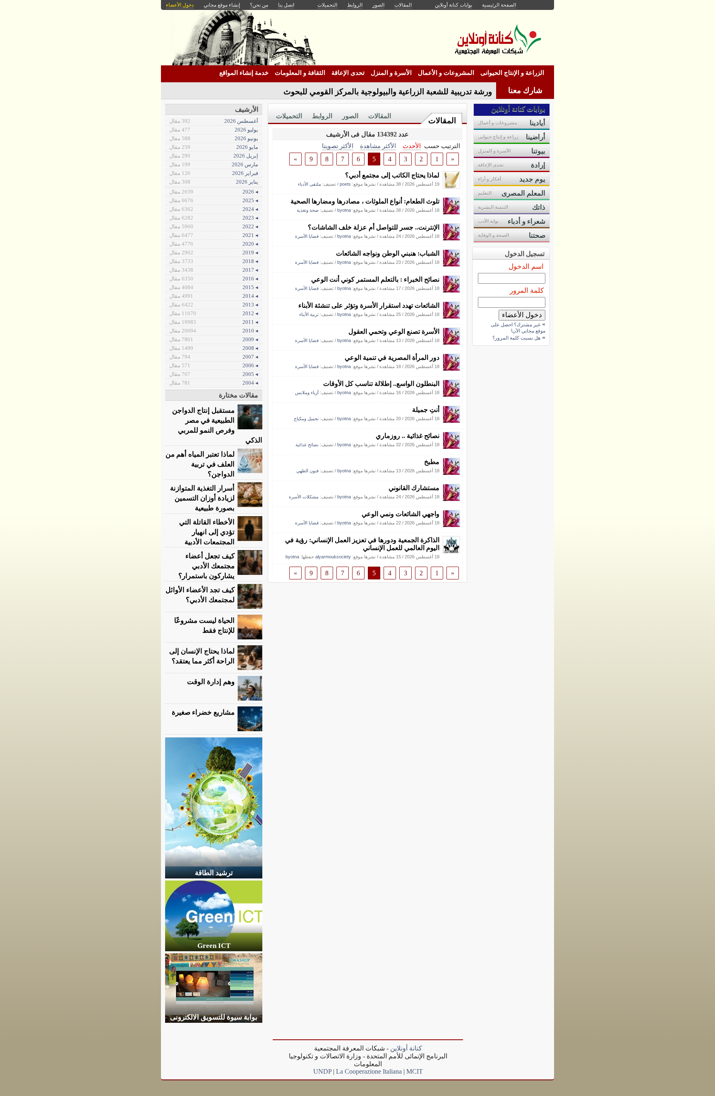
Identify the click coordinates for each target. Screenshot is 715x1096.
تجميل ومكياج (306, 418)
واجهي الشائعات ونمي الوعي (400, 513)
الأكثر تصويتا (337, 145)
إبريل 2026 (213, 156)
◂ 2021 (213, 235)
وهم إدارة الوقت (211, 682)
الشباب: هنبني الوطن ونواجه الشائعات (387, 253)
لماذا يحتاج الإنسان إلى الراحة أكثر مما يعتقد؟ (202, 656)
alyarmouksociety (333, 556)
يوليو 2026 (213, 130)
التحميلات (289, 116)
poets (345, 184)
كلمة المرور (527, 290)
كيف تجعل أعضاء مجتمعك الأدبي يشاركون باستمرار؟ (206, 566)
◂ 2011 (213, 322)
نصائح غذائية (307, 444)
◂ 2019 (213, 252)
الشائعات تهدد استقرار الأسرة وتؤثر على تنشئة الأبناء (368, 305)
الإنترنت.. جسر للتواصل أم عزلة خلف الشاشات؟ (373, 227)
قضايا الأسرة (307, 236)
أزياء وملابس (307, 392)
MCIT (414, 1071)
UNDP (322, 1071)
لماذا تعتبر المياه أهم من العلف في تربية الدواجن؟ (200, 464)
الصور (350, 116)
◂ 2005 (213, 374)
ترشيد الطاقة (214, 873)
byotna (344, 210)
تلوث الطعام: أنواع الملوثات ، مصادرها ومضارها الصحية (364, 201)
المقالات (442, 120)
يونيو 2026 (213, 138)
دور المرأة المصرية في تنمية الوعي (392, 357)
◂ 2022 (213, 226)
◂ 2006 (213, 365)
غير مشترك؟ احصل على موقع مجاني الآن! (518, 328)
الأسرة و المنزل (391, 72)
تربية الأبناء (309, 314)
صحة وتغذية (308, 210)
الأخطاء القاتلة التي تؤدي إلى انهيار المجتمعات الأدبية (207, 532)
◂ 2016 (213, 278)
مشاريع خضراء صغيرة (203, 712)
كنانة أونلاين (406, 1048)
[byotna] (451, 212)
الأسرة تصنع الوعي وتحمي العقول (393, 331)
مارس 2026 (213, 164)
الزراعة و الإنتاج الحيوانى (512, 72)
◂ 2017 (213, 270)
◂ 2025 (213, 200)
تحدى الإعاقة (348, 72)
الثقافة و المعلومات (300, 72)
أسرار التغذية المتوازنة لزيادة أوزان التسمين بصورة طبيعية (202, 498)
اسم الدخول (526, 266)
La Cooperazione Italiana (369, 1071)
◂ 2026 (213, 192)
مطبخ (431, 461)
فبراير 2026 (213, 173)
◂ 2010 (213, 331)
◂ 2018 (213, 261)
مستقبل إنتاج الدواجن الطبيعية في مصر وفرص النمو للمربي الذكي (217, 425)
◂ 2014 (213, 296)
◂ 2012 (213, 313)
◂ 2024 (213, 209)
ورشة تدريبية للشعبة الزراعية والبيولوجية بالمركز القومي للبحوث (387, 91)
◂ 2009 (213, 339)
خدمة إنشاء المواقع (244, 72)
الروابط (322, 116)
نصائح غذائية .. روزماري (407, 435)
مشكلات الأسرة (304, 496)
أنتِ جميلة (425, 409)
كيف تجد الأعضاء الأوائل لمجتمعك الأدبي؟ (200, 595)
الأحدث (412, 145)
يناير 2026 (213, 182)
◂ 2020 (213, 244)
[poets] (451, 186)
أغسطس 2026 (213, 121)
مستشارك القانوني (414, 487)
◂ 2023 (213, 218)
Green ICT (213, 946)
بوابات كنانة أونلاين (453, 5)
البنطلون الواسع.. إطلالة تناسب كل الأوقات (381, 383)
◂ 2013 (213, 305)
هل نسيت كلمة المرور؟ (516, 338)
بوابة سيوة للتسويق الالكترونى (213, 1017)
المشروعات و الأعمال (446, 72)
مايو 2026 (213, 147)
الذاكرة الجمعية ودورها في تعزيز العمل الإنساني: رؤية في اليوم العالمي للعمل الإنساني (362, 543)
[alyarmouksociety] (451, 551)
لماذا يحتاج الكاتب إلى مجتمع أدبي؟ (392, 175)
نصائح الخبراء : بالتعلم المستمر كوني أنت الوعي (375, 279)
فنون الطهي (307, 470)
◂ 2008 (213, 348)
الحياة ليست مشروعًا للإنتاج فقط (204, 625)
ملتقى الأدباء (309, 184)
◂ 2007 (213, 357)
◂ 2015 (213, 287)
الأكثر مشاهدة (378, 145)
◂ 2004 (213, 383)
